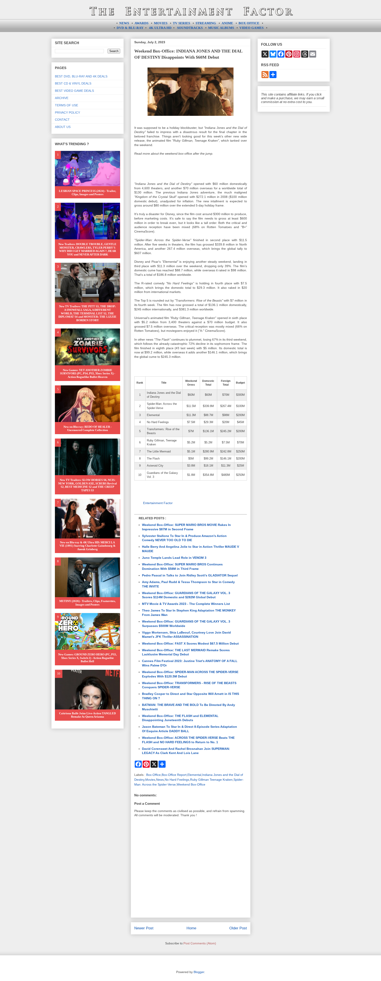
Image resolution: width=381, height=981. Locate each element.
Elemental (194, 775)
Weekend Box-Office (191, 784)
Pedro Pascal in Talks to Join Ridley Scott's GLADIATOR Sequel (190, 575)
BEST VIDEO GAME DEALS (74, 90)
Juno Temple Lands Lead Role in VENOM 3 (174, 557)
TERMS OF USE (66, 105)
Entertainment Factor (158, 503)
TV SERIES (181, 23)
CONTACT (62, 119)
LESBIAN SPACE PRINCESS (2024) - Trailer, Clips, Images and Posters (87, 192)
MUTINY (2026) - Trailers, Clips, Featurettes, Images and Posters (87, 602)
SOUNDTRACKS (190, 28)
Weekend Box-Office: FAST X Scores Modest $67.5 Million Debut (190, 643)
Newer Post (143, 928)
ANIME (227, 23)
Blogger (199, 972)
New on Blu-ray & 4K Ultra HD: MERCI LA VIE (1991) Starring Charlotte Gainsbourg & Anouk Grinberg (88, 546)
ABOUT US (63, 127)
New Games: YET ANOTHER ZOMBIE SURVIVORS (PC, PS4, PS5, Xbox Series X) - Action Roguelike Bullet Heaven (87, 373)
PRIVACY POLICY (67, 112)
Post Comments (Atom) (199, 943)
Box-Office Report (174, 775)
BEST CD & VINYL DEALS (73, 83)
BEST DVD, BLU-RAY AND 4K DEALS (81, 76)
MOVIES (160, 23)
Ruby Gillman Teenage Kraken (211, 779)
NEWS (124, 23)
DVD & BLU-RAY (130, 28)
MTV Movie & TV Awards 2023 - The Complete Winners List (186, 604)
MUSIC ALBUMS (221, 28)
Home (191, 928)
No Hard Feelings (177, 779)
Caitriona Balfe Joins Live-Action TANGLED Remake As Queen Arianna (87, 715)
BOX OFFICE (249, 23)
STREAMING (206, 23)
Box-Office (153, 775)
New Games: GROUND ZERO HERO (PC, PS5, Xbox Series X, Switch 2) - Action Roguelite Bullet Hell (87, 658)
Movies (150, 779)
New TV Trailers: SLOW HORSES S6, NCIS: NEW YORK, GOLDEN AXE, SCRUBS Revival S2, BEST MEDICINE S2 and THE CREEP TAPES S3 (87, 485)
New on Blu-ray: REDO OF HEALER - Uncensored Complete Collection (88, 428)
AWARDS (141, 23)
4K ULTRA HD (160, 28)
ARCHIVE (61, 98)
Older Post (238, 928)
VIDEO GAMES (251, 28)
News (160, 779)
